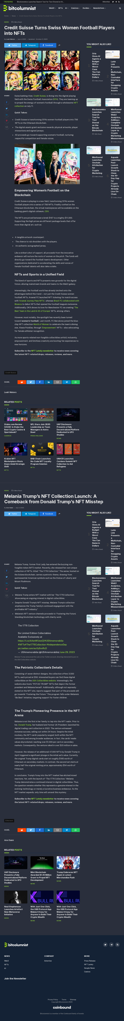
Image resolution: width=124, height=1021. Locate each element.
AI (66, 8)
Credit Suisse (40, 96)
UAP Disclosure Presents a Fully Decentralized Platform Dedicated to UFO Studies (68, 429)
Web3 (51, 8)
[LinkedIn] (6, 114)
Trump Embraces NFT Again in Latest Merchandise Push (67, 875)
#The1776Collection (35, 644)
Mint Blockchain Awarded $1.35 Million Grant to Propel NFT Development (41, 876)
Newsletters (98, 8)
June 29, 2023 (67, 652)
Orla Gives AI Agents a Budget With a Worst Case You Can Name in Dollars (96, 65)
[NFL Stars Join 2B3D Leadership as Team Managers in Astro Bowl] (42, 414)
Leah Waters (10, 39)
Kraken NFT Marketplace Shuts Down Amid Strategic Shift (14, 462)
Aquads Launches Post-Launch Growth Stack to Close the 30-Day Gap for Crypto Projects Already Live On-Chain (115, 175)
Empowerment (49, 327)
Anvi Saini (9, 508)
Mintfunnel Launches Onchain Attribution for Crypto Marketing (96, 165)
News (6, 22)
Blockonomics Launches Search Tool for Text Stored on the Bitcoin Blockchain (96, 120)
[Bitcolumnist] (19, 8)
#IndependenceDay (56, 644)
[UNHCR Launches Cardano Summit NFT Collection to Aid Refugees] (68, 449)
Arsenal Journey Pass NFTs (31, 301)
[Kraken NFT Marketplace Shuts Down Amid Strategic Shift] (15, 449)
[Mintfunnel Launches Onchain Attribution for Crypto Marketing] (94, 150)
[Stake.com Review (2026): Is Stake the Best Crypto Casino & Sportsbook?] (15, 414)
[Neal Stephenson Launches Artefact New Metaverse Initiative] (15, 897)
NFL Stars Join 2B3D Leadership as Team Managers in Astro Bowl (40, 428)
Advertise (106, 2)
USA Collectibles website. (44, 680)
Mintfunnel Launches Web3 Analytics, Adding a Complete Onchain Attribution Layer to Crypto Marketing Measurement (28, 3)
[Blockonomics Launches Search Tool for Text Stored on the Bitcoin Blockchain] (94, 102)
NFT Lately (88, 964)
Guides (86, 8)
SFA (55, 99)
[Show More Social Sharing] (59, 45)
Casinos (75, 8)
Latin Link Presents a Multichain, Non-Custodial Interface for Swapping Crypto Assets (115, 76)
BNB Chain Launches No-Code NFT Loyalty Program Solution (41, 461)
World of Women (41, 324)
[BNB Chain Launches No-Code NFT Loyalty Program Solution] (42, 449)
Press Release (37, 436)
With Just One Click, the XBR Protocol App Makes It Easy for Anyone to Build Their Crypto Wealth (41, 911)
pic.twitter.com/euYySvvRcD (32, 648)
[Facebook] (6, 102)
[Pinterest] (6, 120)
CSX (47, 211)
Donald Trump (24, 725)
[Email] (6, 126)
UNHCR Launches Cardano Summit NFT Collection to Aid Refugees (67, 462)
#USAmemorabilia (54, 640)
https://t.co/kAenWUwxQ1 (31, 640)
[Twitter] (6, 108)
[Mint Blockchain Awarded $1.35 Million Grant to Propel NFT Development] (42, 862)
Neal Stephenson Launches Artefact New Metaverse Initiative (13, 910)
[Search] (120, 8)
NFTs (60, 8)
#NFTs (21, 644)
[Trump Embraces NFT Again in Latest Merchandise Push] (68, 862)
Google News (89, 968)
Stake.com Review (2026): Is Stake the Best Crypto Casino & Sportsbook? (14, 428)
